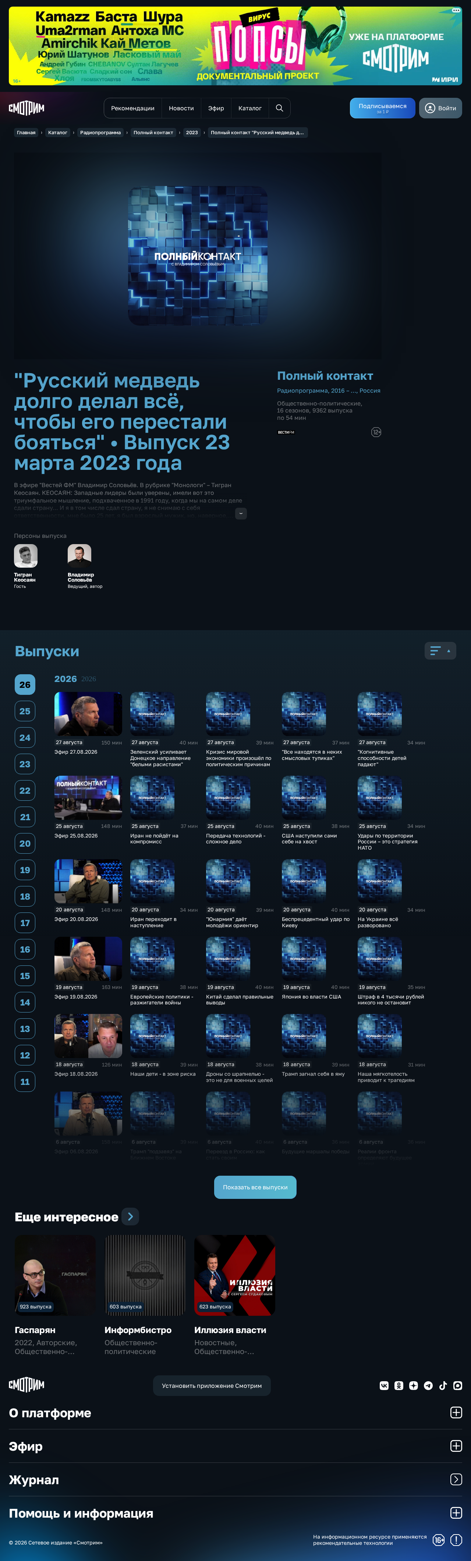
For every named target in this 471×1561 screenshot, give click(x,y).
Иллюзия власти (230, 1329)
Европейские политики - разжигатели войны (161, 999)
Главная (26, 132)
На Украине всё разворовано (378, 922)
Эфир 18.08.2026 (76, 1074)
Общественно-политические (319, 403)
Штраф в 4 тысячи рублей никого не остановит (391, 999)
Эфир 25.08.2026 (76, 835)
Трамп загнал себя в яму (313, 1074)
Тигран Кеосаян (25, 577)
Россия (370, 390)
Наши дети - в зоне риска (163, 1074)
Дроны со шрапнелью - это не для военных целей (239, 1077)
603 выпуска (126, 1306)
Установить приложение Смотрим (212, 1385)
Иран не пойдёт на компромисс (154, 838)
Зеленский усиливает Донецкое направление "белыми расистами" (160, 758)
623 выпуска (215, 1306)
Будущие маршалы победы (316, 1151)
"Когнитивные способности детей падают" (382, 758)
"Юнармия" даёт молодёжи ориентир (232, 922)
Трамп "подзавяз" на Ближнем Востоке (156, 1154)
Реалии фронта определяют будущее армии (385, 1157)
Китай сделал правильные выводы (239, 999)
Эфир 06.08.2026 (76, 1151)
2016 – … (343, 390)
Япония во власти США (311, 996)
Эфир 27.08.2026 (75, 752)
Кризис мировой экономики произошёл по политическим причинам (238, 758)
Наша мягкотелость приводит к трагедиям (386, 1077)
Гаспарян (35, 1329)
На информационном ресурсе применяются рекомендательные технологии (370, 1540)
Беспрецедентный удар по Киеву (316, 922)
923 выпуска (36, 1306)
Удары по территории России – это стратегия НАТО (388, 841)
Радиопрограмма (100, 132)
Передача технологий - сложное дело (235, 838)
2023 (192, 132)
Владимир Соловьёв (81, 577)
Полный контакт (153, 132)
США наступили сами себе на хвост (309, 838)
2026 (88, 679)
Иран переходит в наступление (153, 922)
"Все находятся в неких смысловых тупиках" (312, 755)
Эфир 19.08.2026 (75, 996)
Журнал (34, 1479)
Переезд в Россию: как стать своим (235, 1154)
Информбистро (138, 1329)
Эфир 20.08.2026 (76, 919)
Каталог (57, 132)
